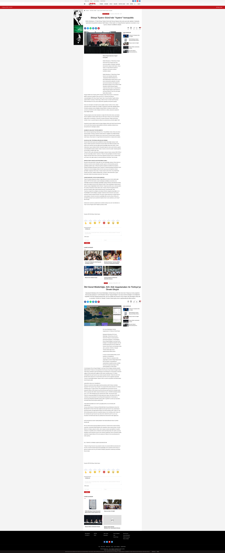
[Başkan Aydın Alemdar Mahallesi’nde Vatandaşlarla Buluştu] (112, 520)
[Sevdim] (95, 221)
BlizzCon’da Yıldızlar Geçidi (91, 277)
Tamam (158, 551)
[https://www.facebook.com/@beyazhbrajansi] (137, 1)
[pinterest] (99, 28)
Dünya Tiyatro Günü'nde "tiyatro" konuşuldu (104, 10)
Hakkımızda (108, 546)
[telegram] (93, 28)
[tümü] (135, 3)
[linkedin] (96, 28)
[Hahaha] (108, 221)
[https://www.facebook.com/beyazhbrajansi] (133, 1)
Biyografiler (106, 535)
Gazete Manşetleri (126, 535)
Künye (112, 546)
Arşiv (114, 535)
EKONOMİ (106, 3)
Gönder (87, 492)
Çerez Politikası (117, 546)
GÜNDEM (101, 3)
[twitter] (88, 28)
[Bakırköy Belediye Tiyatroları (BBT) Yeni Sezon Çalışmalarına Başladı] (112, 255)
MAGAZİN (115, 3)
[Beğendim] (85, 221)
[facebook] (85, 28)
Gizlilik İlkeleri (123, 546)
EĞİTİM (131, 3)
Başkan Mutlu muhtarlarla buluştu (92, 526)
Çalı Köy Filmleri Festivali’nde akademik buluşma (110, 278)
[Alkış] (90, 221)
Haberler (87, 10)
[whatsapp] (90, 28)
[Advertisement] (93, 72)
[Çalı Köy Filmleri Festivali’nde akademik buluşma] (112, 271)
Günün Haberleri (116, 533)
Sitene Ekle (103, 546)
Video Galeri (219, 7)
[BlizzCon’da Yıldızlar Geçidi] (93, 271)
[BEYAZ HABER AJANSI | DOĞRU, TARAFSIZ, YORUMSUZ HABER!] (92, 4)
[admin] (139, 1)
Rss (99, 546)
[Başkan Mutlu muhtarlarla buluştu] (93, 520)
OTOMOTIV (87, 535)
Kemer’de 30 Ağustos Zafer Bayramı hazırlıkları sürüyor (93, 263)
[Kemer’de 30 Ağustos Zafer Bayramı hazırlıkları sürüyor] (93, 255)
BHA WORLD (87, 533)
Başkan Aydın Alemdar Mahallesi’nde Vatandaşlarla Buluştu (112, 527)
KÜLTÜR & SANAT (122, 3)
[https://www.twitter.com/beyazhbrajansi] (135, 1)
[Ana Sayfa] (84, 10)
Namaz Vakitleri (126, 538)
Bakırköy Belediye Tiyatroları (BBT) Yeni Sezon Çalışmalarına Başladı (112, 263)
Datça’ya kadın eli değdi (109, 511)
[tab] (87, 229)
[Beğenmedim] (99, 221)
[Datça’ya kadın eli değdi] (112, 504)
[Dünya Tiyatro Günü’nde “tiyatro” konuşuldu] (102, 42)
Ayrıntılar (153, 551)
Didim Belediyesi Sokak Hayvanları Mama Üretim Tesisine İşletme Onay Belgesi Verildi (93, 512)
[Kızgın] (104, 221)
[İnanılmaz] (113, 221)
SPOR (128, 3)
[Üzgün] (117, 221)
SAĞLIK (110, 3)
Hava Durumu (125, 533)
